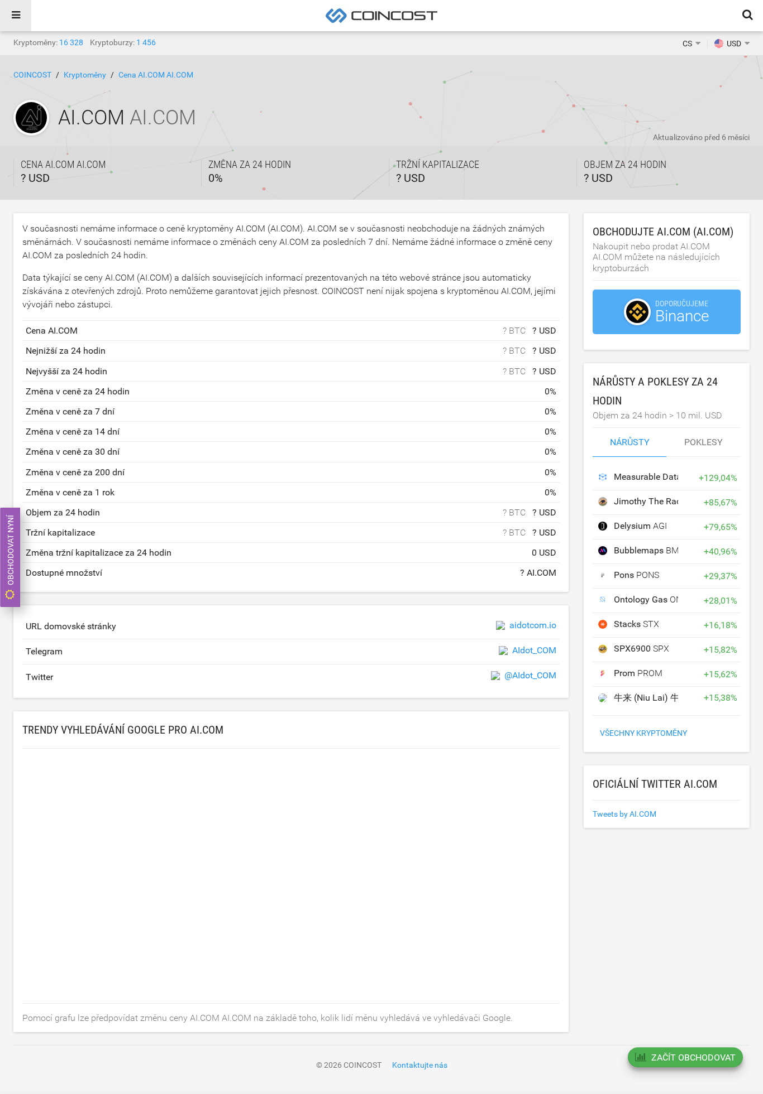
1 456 (146, 42)
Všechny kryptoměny (643, 733)
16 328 (71, 42)
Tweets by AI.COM (624, 813)
